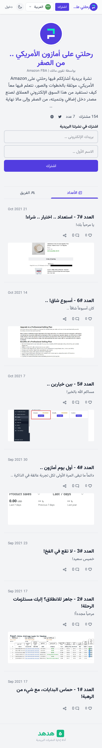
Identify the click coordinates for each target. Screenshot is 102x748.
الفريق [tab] (25, 192)
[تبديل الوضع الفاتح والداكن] (20, 7)
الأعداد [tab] (72, 192)
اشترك (62, 7)
